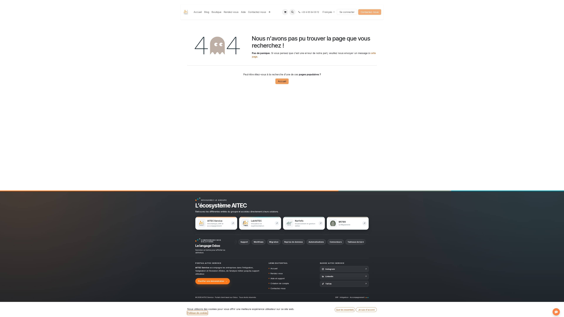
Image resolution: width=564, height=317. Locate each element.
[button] (292, 12)
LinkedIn (346, 276)
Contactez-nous (370, 12)
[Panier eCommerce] (285, 12)
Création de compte (280, 283)
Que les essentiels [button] (345, 309)
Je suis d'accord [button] (366, 309)
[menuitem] (197, 12)
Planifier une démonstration (212, 281)
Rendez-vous (277, 273)
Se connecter (347, 12)
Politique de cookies (197, 313)
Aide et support (278, 278)
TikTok (346, 284)
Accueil (282, 81)
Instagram (346, 269)
